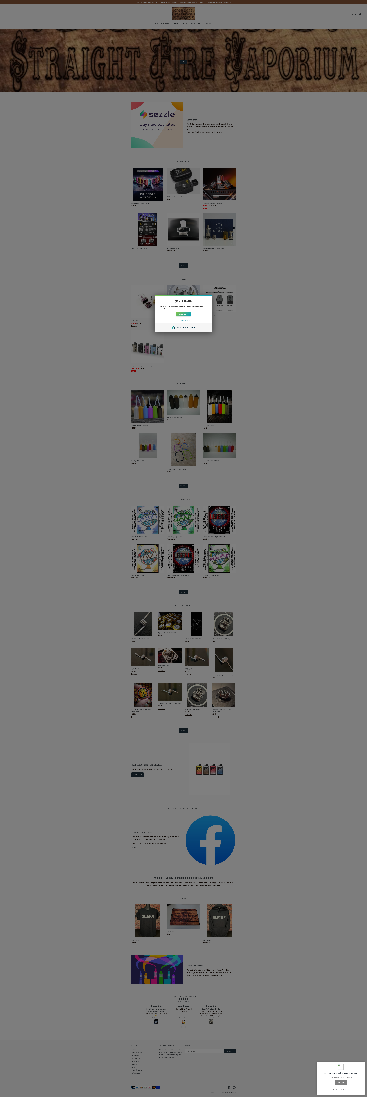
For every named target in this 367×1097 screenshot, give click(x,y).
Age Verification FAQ (183, 320)
